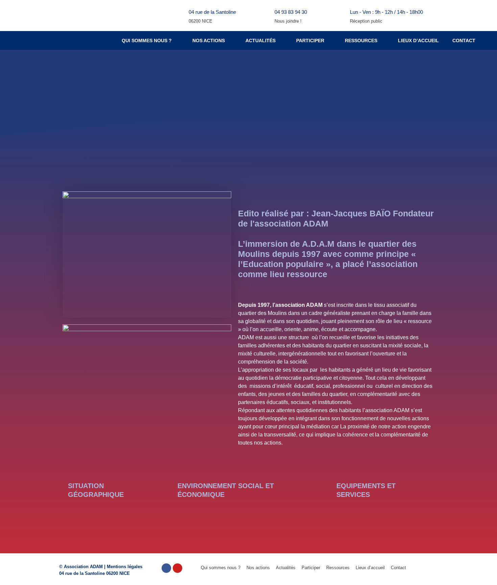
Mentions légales (124, 566)
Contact (463, 40)
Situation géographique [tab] (96, 490)
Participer (310, 40)
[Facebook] (166, 568)
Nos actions (208, 40)
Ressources (361, 40)
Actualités (260, 40)
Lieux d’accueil (418, 40)
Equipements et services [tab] (366, 490)
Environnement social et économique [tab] (226, 490)
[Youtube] (177, 568)
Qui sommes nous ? (147, 40)
